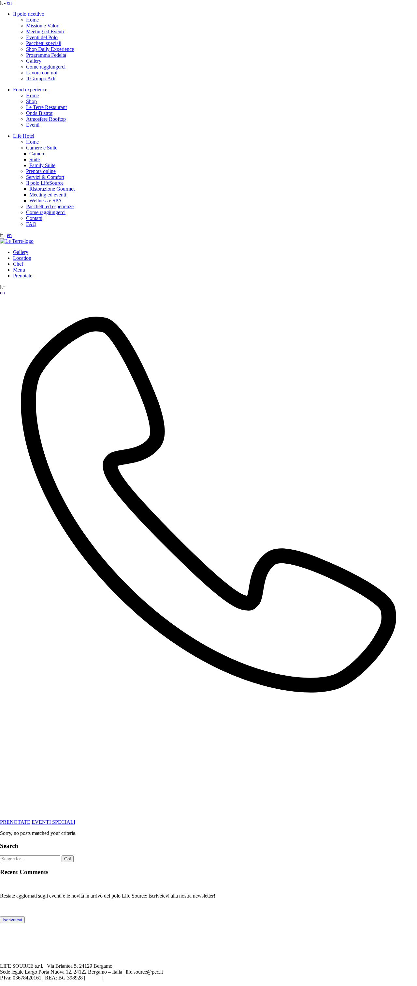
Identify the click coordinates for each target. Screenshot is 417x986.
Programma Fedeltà (46, 55)
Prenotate (22, 275)
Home (32, 20)
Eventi (32, 125)
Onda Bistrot (39, 113)
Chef (18, 264)
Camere (37, 153)
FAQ (31, 224)
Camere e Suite (41, 147)
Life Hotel (23, 136)
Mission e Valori (43, 25)
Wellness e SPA (45, 200)
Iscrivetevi (12, 919)
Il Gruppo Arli (40, 78)
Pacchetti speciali (43, 43)
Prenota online (41, 171)
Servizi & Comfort (45, 177)
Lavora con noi (41, 72)
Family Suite (42, 165)
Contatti (34, 218)
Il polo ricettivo (28, 14)
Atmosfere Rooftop (46, 119)
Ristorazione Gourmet (52, 189)
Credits (93, 977)
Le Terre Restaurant (46, 107)
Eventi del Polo (42, 37)
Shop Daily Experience (50, 49)
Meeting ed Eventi (45, 31)
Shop (31, 101)
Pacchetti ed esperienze (50, 206)
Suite (34, 159)
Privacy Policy (120, 977)
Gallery (33, 61)
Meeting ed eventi (47, 194)
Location (22, 258)
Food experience (30, 89)
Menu (19, 270)
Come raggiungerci (45, 67)
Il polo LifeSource (45, 183)
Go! (67, 858)
